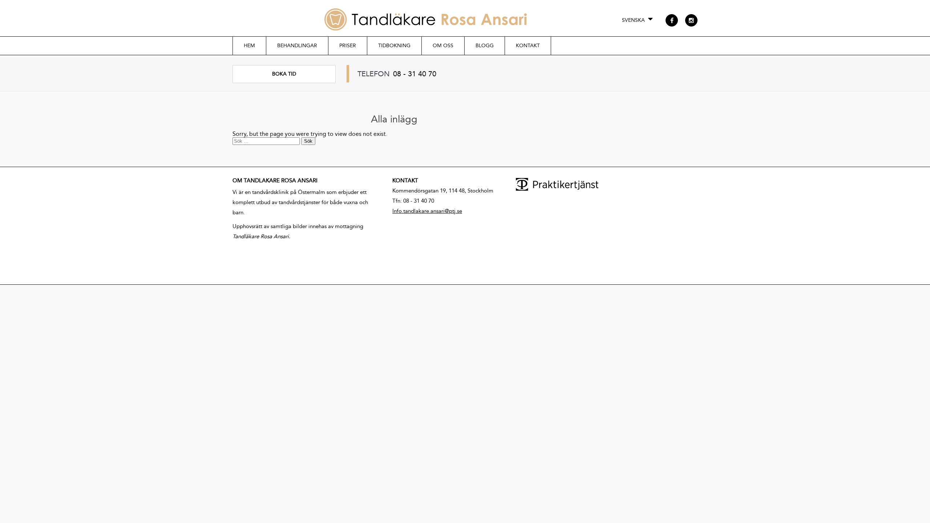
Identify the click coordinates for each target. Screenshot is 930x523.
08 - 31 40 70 (414, 73)
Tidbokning (394, 45)
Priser (347, 45)
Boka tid (284, 74)
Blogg (485, 45)
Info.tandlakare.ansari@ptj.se (427, 211)
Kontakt (528, 45)
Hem (249, 45)
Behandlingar (297, 45)
